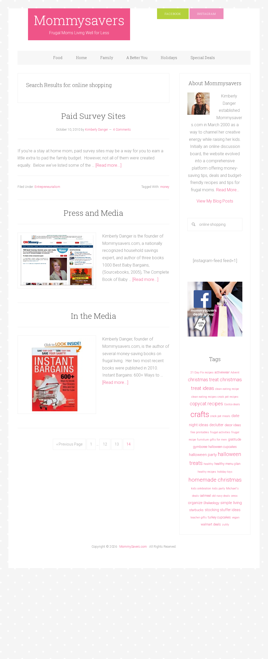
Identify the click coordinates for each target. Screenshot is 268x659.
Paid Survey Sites (93, 116)
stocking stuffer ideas (223, 510)
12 (105, 444)
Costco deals (232, 404)
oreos (234, 496)
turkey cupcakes (219, 517)
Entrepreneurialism (47, 187)
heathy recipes (207, 471)
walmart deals (211, 524)
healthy (208, 464)
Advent (235, 372)
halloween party (203, 454)
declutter (216, 425)
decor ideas (233, 425)
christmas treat (203, 379)
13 (117, 444)
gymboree (200, 447)
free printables (200, 432)
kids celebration (201, 488)
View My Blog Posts (215, 201)
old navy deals (221, 496)
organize (195, 503)
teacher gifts (199, 517)
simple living (231, 502)
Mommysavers (79, 20)
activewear (222, 372)
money (164, 187)
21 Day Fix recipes (202, 372)
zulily (225, 524)
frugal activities (220, 432)
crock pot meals (220, 416)
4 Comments (122, 129)
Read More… (227, 189)
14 (128, 444)
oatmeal (205, 496)
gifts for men (218, 439)
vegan (235, 517)
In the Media (93, 316)
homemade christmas (215, 479)
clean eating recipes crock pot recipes (214, 396)
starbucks (196, 510)
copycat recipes (206, 403)
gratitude (234, 439)
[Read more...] (108, 165)
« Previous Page (69, 444)
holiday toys (224, 471)
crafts (200, 414)
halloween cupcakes (222, 447)
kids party (218, 488)
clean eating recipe (227, 389)
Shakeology (211, 503)
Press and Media (93, 213)
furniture (203, 439)
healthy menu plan (227, 464)
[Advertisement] (95, 620)
